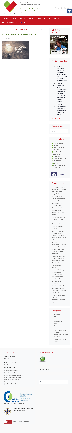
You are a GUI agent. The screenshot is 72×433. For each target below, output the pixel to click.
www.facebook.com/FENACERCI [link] (14, 375)
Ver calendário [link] (56, 118)
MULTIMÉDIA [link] (41, 18)
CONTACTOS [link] (57, 149)
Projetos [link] (56, 323)
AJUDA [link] (56, 145)
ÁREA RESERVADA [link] (58, 147)
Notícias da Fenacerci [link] (60, 317)
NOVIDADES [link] (31, 18)
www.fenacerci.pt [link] (10, 373)
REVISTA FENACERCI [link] (60, 158)
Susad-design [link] (61, 427)
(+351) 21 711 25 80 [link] (11, 362)
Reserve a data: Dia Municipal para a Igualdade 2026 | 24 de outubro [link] (61, 110)
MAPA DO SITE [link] (58, 163)
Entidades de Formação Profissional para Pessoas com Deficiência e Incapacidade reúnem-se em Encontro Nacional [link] (62, 93)
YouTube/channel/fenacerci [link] (13, 384)
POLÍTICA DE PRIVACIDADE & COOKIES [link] (37, 427)
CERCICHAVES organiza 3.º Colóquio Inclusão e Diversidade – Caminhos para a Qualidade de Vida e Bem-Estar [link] (62, 74)
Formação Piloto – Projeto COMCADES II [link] (17, 29)
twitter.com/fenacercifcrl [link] (12, 379)
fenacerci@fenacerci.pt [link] (11, 370)
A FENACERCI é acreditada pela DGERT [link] (15, 403)
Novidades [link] (57, 314)
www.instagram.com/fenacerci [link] (13, 382)
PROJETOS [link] (14, 18)
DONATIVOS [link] (57, 156)
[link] (69, 11)
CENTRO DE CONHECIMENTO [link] (9, 22)
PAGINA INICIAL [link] (58, 143)
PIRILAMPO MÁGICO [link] (53, 18)
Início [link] (3, 29)
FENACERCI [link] (5, 18)
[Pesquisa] (66, 131)
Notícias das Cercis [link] (59, 319)
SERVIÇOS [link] (22, 18)
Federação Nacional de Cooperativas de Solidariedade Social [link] (30, 4)
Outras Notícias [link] (58, 321)
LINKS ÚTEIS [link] (57, 161)
